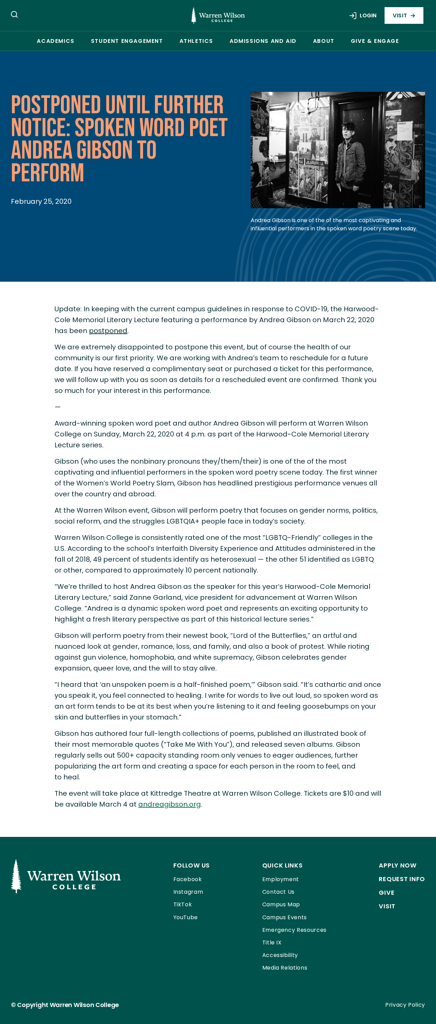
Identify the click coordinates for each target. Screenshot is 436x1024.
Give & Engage (375, 41)
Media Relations (285, 968)
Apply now (397, 865)
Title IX (272, 942)
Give (386, 892)
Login (368, 15)
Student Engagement (127, 41)
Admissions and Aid (263, 41)
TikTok (182, 904)
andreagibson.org (169, 804)
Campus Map (281, 904)
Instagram (188, 892)
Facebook (187, 879)
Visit (400, 15)
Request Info (402, 879)
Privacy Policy (405, 1005)
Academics (55, 41)
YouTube (185, 917)
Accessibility (280, 955)
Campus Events (284, 917)
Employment (280, 879)
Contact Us (278, 892)
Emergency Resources (294, 930)
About (323, 41)
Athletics (196, 41)
